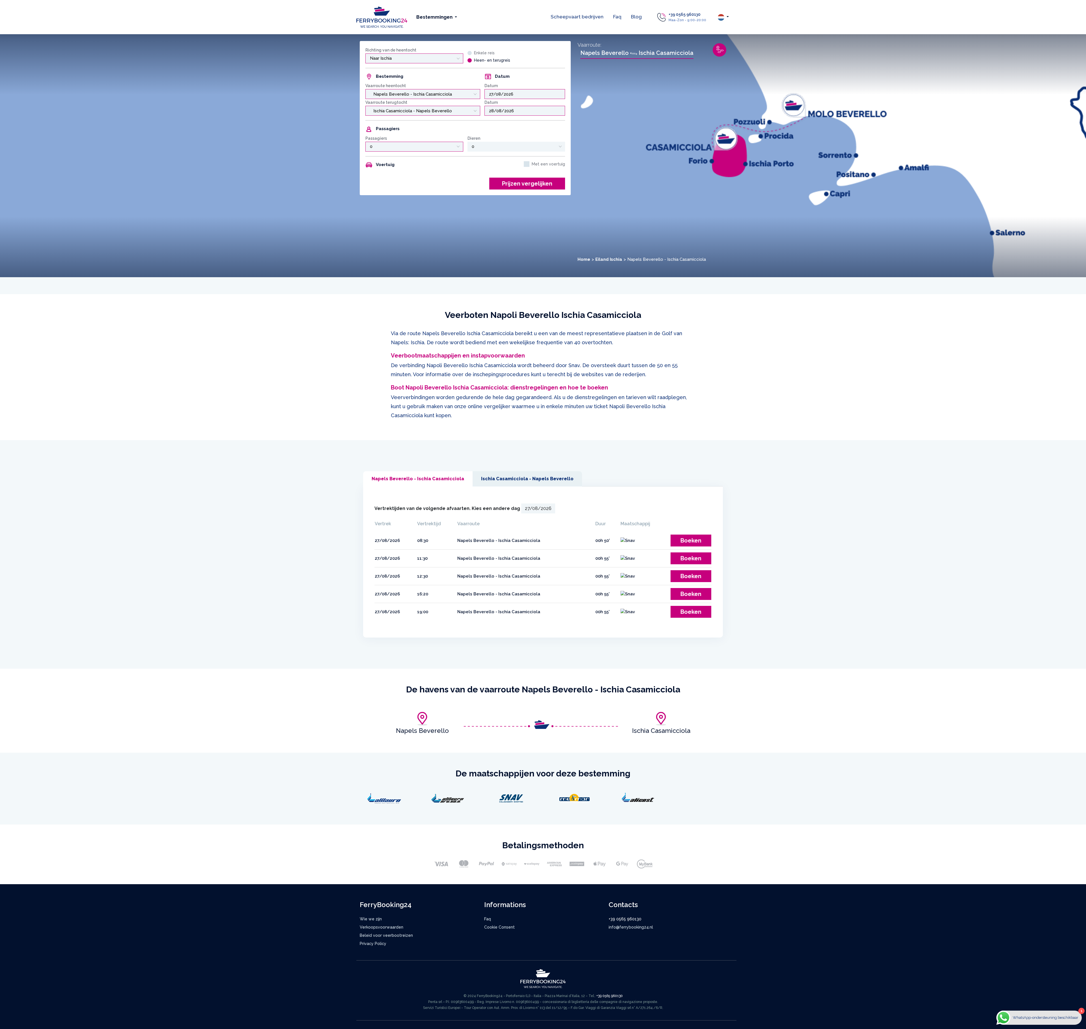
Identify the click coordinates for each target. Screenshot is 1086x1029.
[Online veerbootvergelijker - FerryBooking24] (381, 17)
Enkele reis (484, 53)
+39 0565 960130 (685, 14)
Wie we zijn (371, 919)
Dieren (473, 138)
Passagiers (376, 138)
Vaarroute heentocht (385, 85)
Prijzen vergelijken (527, 183)
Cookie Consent (499, 927)
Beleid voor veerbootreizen (386, 935)
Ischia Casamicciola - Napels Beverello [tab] (527, 478)
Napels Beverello (422, 730)
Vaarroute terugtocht (386, 102)
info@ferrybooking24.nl (631, 927)
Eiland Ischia (608, 259)
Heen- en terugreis (492, 60)
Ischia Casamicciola (661, 730)
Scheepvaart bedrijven (577, 17)
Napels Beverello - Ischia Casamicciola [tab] (418, 478)
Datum (491, 85)
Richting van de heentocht (390, 50)
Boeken (690, 540)
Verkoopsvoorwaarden (381, 927)
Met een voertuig (548, 164)
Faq (617, 17)
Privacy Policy (373, 943)
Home (584, 259)
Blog (636, 17)
